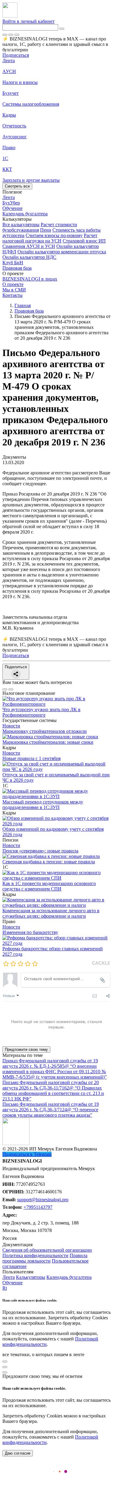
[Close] (10, 35)
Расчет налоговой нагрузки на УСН (49, 238)
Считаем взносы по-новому (54, 235)
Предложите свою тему (26, 1049)
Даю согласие (17, 1453)
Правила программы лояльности (44, 1258)
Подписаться (15, 55)
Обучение (12, 1282)
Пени (45, 230)
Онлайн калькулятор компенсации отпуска (61, 251)
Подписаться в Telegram (27, 1154)
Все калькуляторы (20, 224)
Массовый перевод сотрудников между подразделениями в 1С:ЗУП (42, 804)
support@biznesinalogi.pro (42, 1199)
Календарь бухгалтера (69, 1277)
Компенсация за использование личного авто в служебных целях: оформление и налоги (50, 913)
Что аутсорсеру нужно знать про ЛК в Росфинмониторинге (41, 712)
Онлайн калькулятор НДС (29, 257)
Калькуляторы (30, 1277)
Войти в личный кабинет (28, 21)
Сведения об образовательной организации (47, 1250)
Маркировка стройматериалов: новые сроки (47, 742)
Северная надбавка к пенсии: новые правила (48, 861)
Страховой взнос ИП (84, 240)
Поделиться (16, 667)
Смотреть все (17, 186)
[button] (56, 219)
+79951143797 (38, 1207)
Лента (8, 60)
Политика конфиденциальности (35, 1255)
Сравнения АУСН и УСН (28, 246)
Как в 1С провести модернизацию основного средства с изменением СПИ (49, 886)
